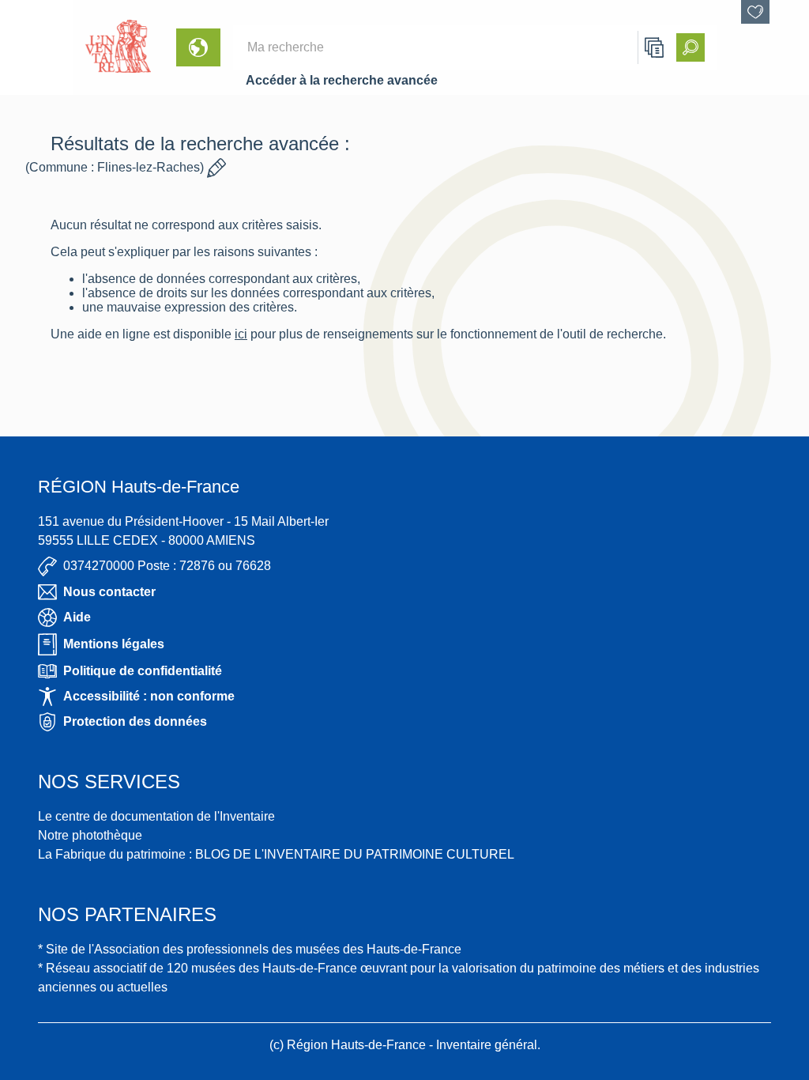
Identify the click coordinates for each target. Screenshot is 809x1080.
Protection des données (135, 721)
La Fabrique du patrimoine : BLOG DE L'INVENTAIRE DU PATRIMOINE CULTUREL (276, 854)
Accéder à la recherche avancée (342, 80)
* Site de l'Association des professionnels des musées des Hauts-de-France (249, 949)
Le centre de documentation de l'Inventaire (156, 816)
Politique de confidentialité (142, 671)
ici (241, 334)
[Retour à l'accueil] (36, 47)
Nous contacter (109, 592)
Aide (77, 617)
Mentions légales (113, 644)
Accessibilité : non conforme (149, 696)
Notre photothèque (90, 835)
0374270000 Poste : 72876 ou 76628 (167, 565)
